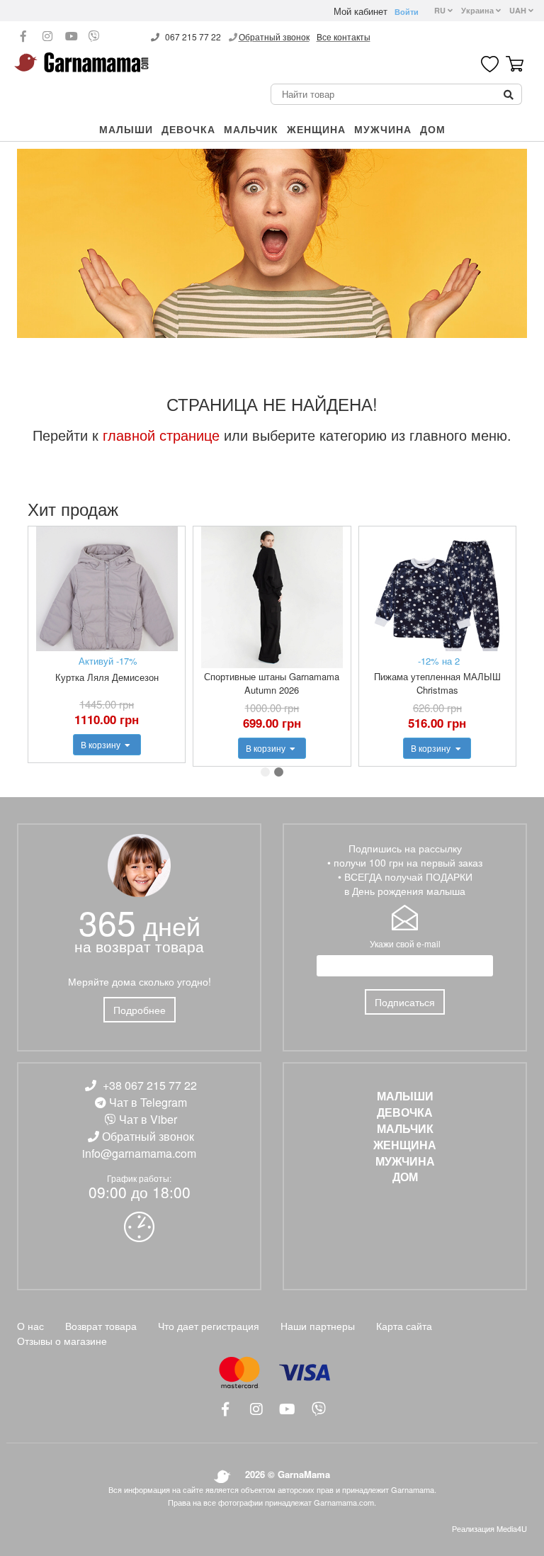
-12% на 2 (439, 660)
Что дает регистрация (208, 1326)
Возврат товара (101, 1326)
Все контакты (343, 36)
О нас (30, 1326)
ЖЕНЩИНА (316, 129)
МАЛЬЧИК (251, 129)
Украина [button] (478, 10)
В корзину (102, 744)
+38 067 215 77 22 (150, 1085)
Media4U (512, 1528)
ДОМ (433, 129)
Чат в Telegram (148, 1102)
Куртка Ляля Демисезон (107, 677)
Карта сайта (404, 1326)
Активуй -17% (108, 660)
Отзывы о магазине (62, 1341)
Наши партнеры (317, 1326)
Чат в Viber (148, 1119)
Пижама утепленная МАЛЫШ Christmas (437, 683)
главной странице (161, 434)
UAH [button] (518, 10)
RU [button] (441, 10)
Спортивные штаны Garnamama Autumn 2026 (271, 683)
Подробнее (139, 1010)
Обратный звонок (274, 36)
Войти (407, 11)
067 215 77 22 (193, 36)
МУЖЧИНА (383, 129)
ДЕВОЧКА (188, 129)
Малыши (126, 129)
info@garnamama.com (139, 1153)
